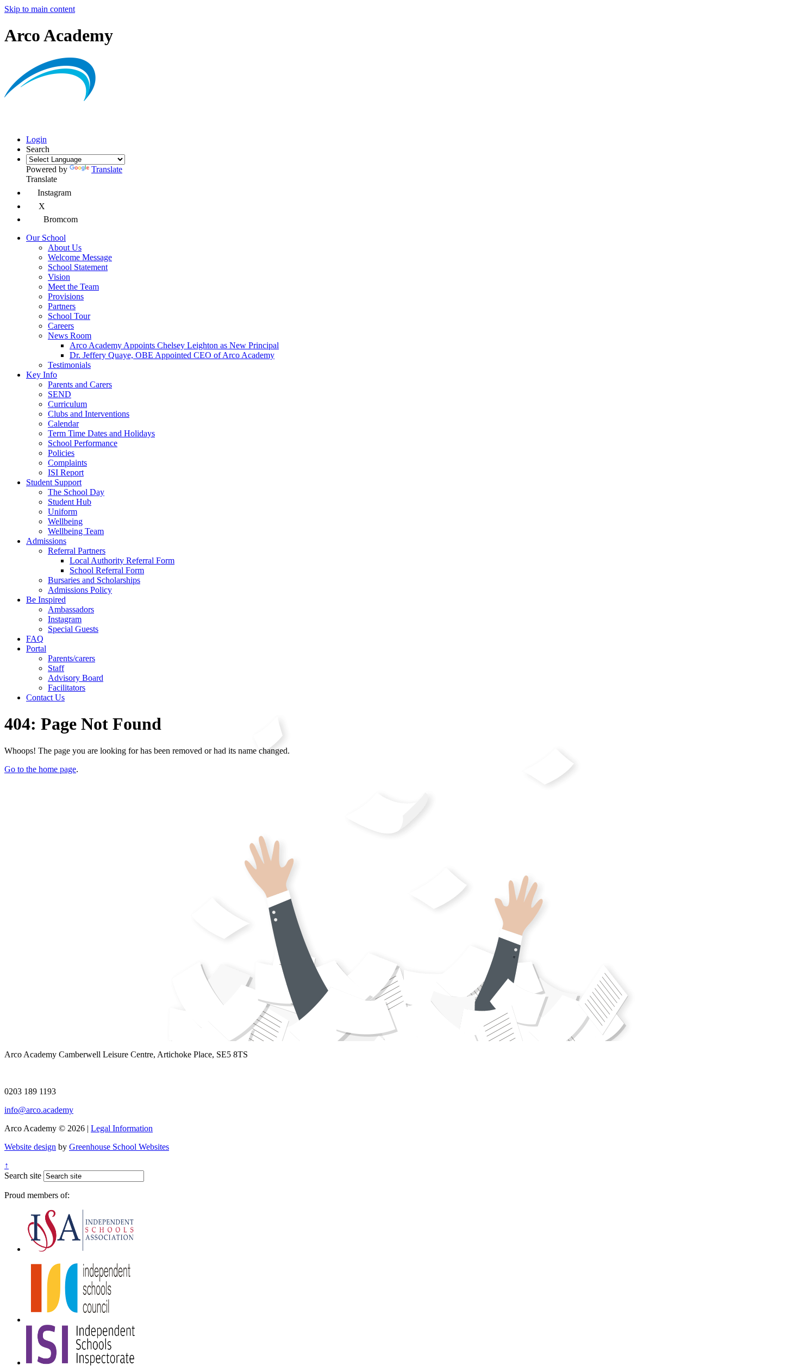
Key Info (41, 374)
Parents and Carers (80, 384)
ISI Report (66, 472)
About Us (65, 247)
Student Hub (69, 501)
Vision (59, 276)
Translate (106, 169)
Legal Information (122, 1128)
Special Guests (73, 629)
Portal (36, 648)
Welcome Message (80, 257)
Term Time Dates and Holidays (101, 433)
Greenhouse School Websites (119, 1146)
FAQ (34, 638)
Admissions (46, 541)
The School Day (76, 492)
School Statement (78, 267)
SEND (59, 394)
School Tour (69, 316)
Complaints (67, 462)
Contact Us (45, 697)
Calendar (63, 423)
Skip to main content (39, 9)
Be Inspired (46, 599)
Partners (62, 306)
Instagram (65, 619)
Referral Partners (76, 550)
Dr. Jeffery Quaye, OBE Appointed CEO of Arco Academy (172, 355)
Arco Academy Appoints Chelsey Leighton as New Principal (174, 345)
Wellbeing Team (76, 531)
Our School (46, 237)
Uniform (62, 511)
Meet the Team (73, 286)
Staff (56, 668)
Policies (61, 453)
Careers (61, 325)
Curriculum (67, 404)
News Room (69, 335)
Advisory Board (75, 677)
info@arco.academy (38, 1109)
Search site (22, 1175)
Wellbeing (65, 521)
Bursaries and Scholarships (94, 580)
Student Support (54, 482)
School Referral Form (107, 570)
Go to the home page (40, 769)
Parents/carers (71, 658)
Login (36, 139)
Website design (30, 1146)
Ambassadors (71, 609)
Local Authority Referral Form (122, 560)
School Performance (82, 443)
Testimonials (69, 364)
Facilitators (66, 687)
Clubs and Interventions (88, 413)
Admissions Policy (80, 589)
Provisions (66, 296)
